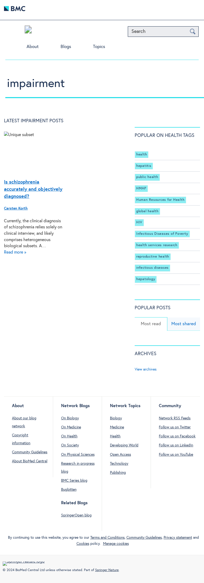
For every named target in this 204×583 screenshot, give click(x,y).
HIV (139, 222)
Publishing (118, 473)
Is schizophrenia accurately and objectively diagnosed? (33, 189)
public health (147, 177)
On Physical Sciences (78, 454)
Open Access (120, 454)
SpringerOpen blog (76, 515)
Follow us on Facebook (177, 436)
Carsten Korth (16, 208)
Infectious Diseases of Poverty (162, 234)
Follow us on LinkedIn (176, 445)
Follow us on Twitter (175, 427)
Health (115, 436)
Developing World (124, 445)
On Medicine (71, 427)
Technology (119, 463)
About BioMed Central (29, 461)
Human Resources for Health (160, 200)
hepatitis (143, 166)
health (141, 154)
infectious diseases (152, 267)
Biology (116, 418)
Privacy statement (178, 538)
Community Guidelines (29, 452)
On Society (70, 445)
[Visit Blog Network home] (28, 30)
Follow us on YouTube (176, 454)
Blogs (66, 47)
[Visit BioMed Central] (14, 10)
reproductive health (152, 256)
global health (147, 211)
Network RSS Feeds (174, 418)
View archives (145, 369)
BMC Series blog (74, 480)
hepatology (145, 279)
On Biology (70, 418)
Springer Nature (107, 570)
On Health (69, 436)
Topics (99, 47)
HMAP (141, 188)
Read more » (15, 252)
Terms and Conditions (107, 538)
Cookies (82, 544)
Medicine (117, 427)
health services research (156, 245)
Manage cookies (116, 544)
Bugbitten (68, 489)
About (33, 47)
